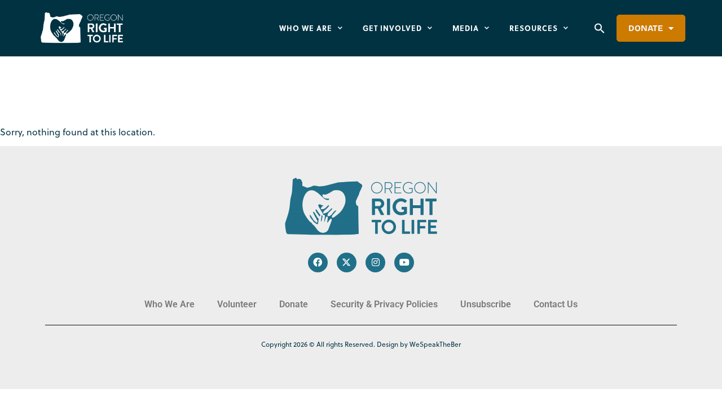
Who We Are (305, 28)
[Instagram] (375, 262)
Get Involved (392, 28)
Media (465, 28)
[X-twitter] (346, 262)
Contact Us (556, 304)
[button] (600, 28)
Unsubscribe (485, 304)
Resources (533, 28)
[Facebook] (318, 262)
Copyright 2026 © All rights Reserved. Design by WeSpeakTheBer (361, 344)
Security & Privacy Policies (384, 304)
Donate (645, 28)
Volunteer (237, 304)
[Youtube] (404, 262)
